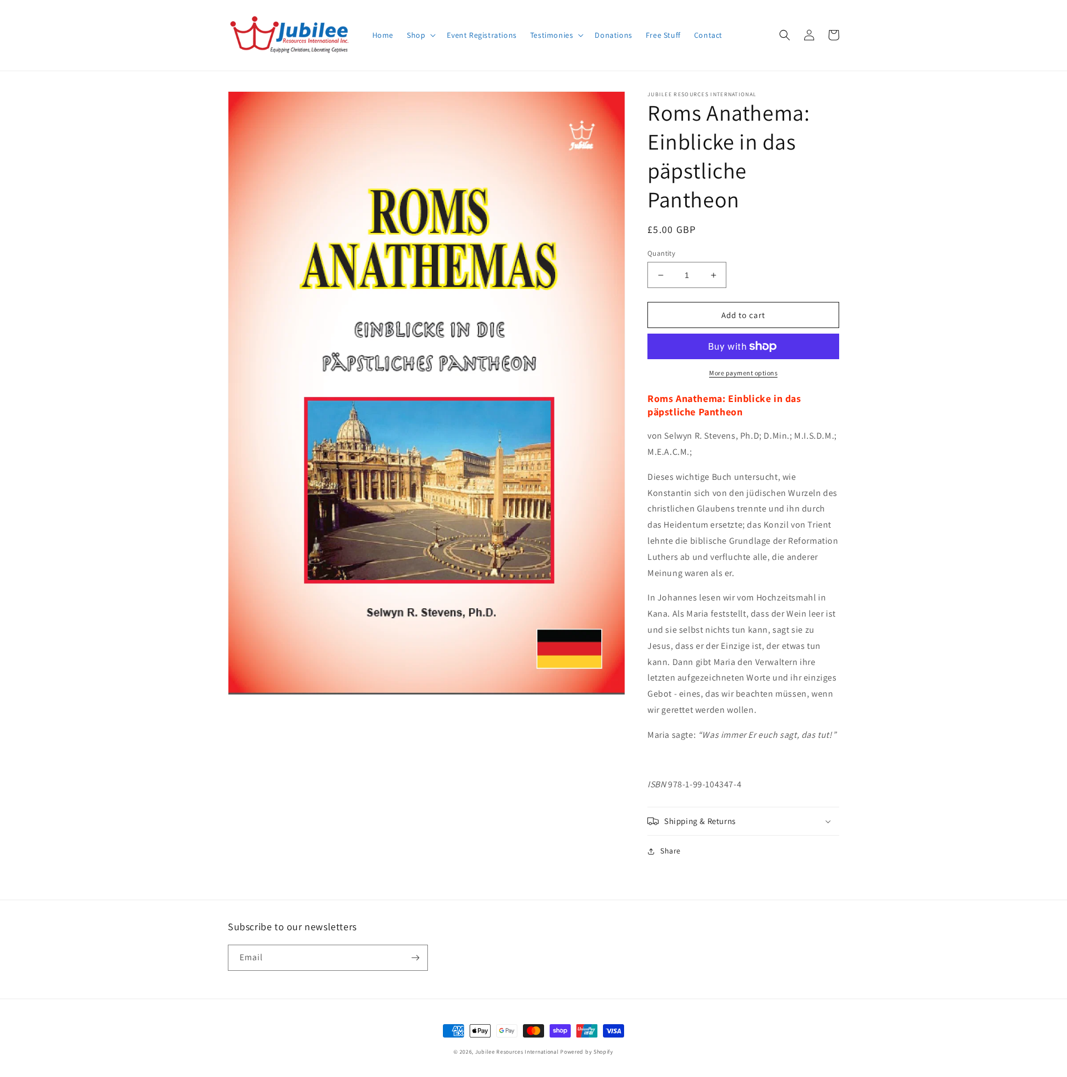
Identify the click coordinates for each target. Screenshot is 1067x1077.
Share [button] (670, 851)
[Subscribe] (415, 958)
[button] (420, 35)
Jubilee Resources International (517, 1051)
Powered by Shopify (587, 1051)
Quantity (661, 253)
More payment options (743, 373)
